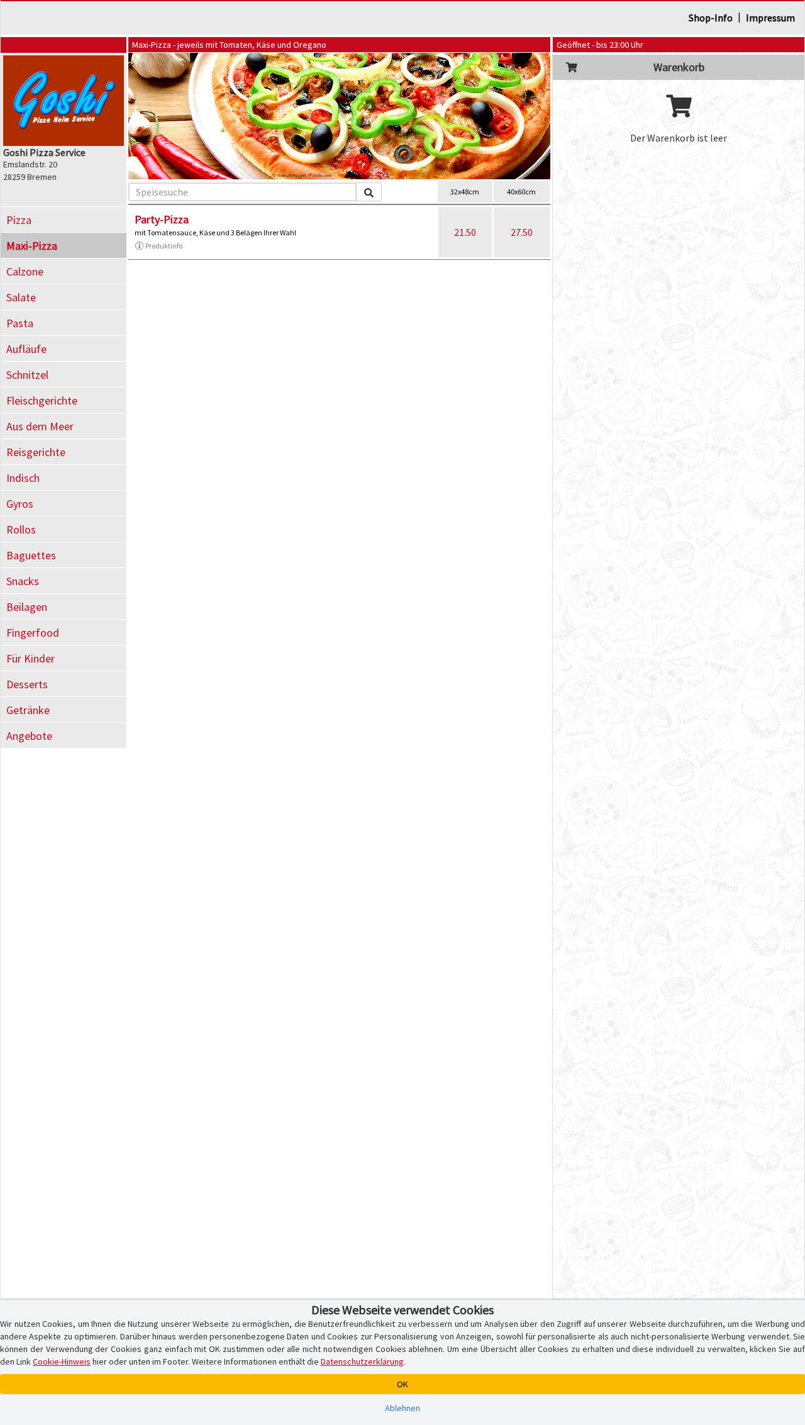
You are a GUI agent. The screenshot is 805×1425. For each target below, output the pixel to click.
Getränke (28, 710)
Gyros (19, 503)
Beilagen (26, 607)
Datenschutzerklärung (362, 1361)
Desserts (27, 684)
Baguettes (31, 555)
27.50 (522, 232)
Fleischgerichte (41, 400)
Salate (21, 297)
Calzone (24, 271)
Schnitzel (27, 374)
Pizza (18, 220)
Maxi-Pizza (31, 245)
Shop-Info (711, 17)
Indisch (23, 478)
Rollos (21, 529)
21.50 (465, 232)
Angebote (29, 736)
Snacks (22, 581)
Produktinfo (163, 245)
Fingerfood (32, 632)
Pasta (19, 323)
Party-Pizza (162, 219)
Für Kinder (30, 658)
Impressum (770, 17)
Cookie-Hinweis (62, 1361)
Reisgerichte (35, 452)
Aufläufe (26, 349)
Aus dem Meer (40, 426)
